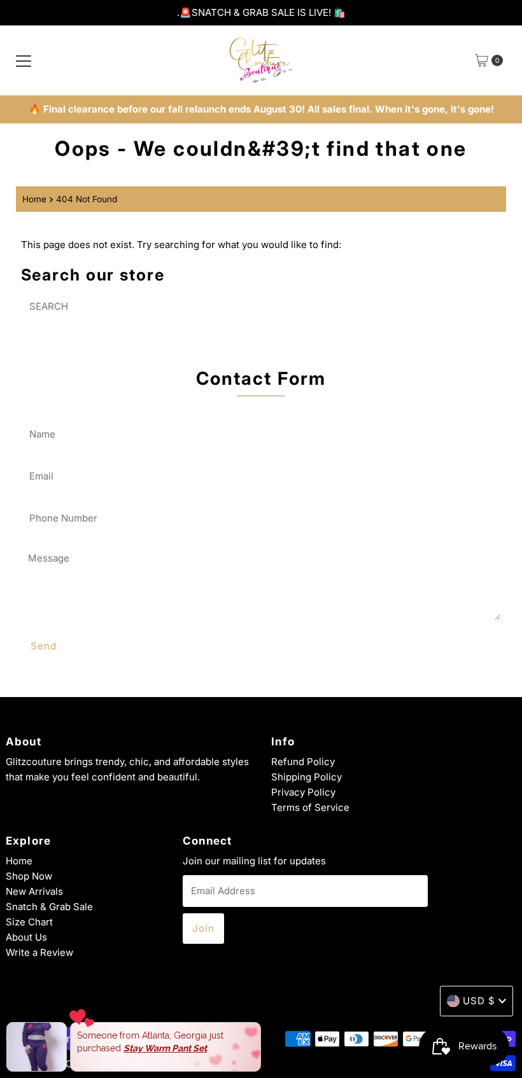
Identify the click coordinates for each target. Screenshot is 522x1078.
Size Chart (29, 922)
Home (34, 199)
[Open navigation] (23, 60)
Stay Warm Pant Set (165, 1048)
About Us (26, 937)
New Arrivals (34, 891)
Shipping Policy (306, 777)
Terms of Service (310, 807)
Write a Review (39, 952)
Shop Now (29, 876)
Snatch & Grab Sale (49, 907)
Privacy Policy (303, 792)
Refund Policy (303, 762)
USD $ (479, 1001)
